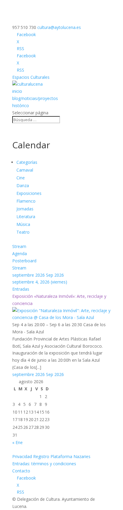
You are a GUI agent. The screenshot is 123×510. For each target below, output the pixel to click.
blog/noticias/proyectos (35, 98)
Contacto (21, 471)
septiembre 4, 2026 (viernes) (39, 282)
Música (23, 224)
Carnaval (24, 170)
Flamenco (26, 201)
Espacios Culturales (31, 77)
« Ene (17, 442)
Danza (22, 185)
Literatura (25, 216)
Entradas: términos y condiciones (44, 463)
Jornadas (24, 209)
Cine (20, 178)
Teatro (23, 232)
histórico (20, 105)
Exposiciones (28, 193)
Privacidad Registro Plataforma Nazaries (51, 456)
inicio (17, 91)
